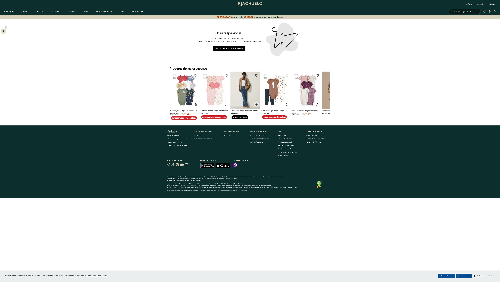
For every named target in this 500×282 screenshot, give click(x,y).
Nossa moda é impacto (258, 135)
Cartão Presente (311, 135)
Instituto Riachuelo (256, 142)
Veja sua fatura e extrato (175, 142)
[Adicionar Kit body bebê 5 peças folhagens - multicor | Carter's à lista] (317, 75)
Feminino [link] (39, 11)
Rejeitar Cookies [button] (464, 276)
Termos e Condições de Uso (287, 152)
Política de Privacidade (97, 275)
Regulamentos (283, 155)
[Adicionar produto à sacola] (196, 104)
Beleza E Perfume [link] (104, 11)
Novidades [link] (9, 11)
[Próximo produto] (326, 88)
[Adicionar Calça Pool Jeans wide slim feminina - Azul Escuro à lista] (256, 75)
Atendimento (282, 135)
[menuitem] (9, 11)
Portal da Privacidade (285, 142)
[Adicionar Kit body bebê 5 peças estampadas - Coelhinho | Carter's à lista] (226, 75)
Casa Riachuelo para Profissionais (317, 139)
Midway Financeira (173, 136)
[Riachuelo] (250, 3)
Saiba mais (226, 135)
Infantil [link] (72, 11)
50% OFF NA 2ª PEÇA (240, 117)
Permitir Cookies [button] (446, 276)
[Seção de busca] (465, 11)
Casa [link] (122, 11)
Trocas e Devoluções (285, 139)
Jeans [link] (85, 11)
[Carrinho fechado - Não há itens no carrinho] (494, 11)
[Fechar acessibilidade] (6, 27)
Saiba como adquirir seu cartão (177, 139)
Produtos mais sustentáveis (259, 139)
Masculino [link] (56, 11)
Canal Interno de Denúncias (287, 149)
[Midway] (491, 3)
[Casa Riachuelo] (480, 3)
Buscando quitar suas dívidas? (177, 146)
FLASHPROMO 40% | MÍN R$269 (274, 117)
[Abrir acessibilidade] (3, 31)
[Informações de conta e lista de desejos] (489, 11)
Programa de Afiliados (313, 142)
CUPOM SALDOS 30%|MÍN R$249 (184, 118)
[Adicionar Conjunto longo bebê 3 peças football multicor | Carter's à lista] (287, 75)
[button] (484, 276)
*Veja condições (275, 17)
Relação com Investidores (203, 139)
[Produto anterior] (173, 88)
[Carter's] (469, 3)
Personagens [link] (138, 11)
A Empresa (198, 135)
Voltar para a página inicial (229, 48)
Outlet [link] (24, 11)
